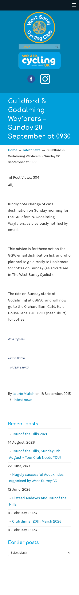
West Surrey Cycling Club (39, 27)
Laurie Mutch (24, 394)
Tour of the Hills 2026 (30, 434)
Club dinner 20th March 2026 (37, 521)
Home (12, 150)
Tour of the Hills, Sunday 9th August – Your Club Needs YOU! (35, 454)
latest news (31, 150)
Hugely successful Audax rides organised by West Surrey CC (36, 477)
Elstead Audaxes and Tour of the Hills (38, 501)
